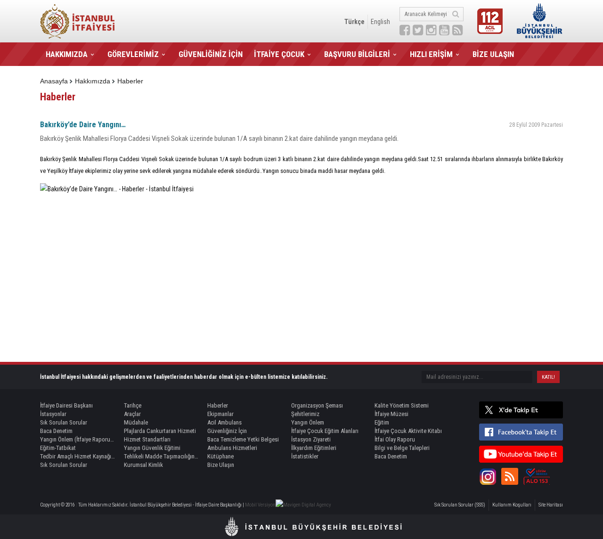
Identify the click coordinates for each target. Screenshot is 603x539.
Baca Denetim (56, 430)
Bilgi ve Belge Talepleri (402, 447)
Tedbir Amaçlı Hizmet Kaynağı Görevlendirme (77, 456)
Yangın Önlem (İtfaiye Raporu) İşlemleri (77, 439)
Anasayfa (54, 81)
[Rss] (509, 476)
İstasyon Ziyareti (311, 439)
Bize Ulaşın (220, 464)
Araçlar (132, 413)
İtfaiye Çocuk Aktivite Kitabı (408, 430)
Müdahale (136, 422)
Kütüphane (220, 456)
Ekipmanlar (220, 413)
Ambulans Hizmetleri (232, 447)
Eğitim (382, 422)
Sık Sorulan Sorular (63, 422)
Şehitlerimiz (305, 413)
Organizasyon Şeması (317, 405)
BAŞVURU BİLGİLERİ (357, 54)
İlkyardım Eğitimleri (313, 447)
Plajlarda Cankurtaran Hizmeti (160, 430)
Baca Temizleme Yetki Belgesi (243, 439)
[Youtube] (521, 454)
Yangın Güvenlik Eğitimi (152, 447)
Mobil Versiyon (260, 505)
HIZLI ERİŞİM (431, 54)
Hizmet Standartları (147, 439)
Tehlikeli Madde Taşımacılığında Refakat (161, 456)
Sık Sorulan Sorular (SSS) (459, 505)
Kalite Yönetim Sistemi (402, 405)
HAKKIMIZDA (67, 54)
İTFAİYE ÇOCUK (279, 54)
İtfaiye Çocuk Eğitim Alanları (325, 430)
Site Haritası (550, 505)
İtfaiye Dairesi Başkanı (66, 405)
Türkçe (354, 21)
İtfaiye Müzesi (391, 413)
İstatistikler (304, 456)
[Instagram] (487, 476)
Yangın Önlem (307, 422)
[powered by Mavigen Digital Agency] (303, 505)
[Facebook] (521, 432)
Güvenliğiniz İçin (227, 430)
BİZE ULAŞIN (493, 54)
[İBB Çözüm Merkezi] (536, 476)
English (380, 21)
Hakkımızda (92, 81)
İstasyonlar (53, 413)
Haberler (130, 81)
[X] (521, 409)
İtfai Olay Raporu (395, 439)
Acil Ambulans (224, 422)
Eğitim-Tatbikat (58, 447)
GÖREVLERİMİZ (133, 54)
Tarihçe (132, 405)
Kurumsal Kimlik (143, 464)
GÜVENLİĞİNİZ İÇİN (211, 54)
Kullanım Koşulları (511, 505)
